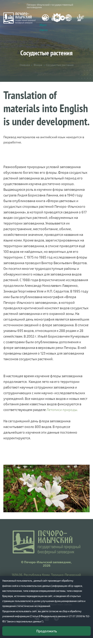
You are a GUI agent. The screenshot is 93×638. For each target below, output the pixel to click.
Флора (38, 64)
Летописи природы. (62, 410)
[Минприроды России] (68, 17)
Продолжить (46, 631)
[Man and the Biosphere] (80, 17)
